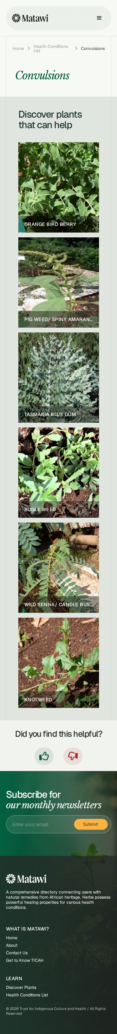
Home (18, 48)
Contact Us (17, 953)
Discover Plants (21, 987)
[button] (99, 18)
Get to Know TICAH (25, 960)
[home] (28, 18)
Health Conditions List (51, 48)
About (11, 945)
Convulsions (93, 48)
